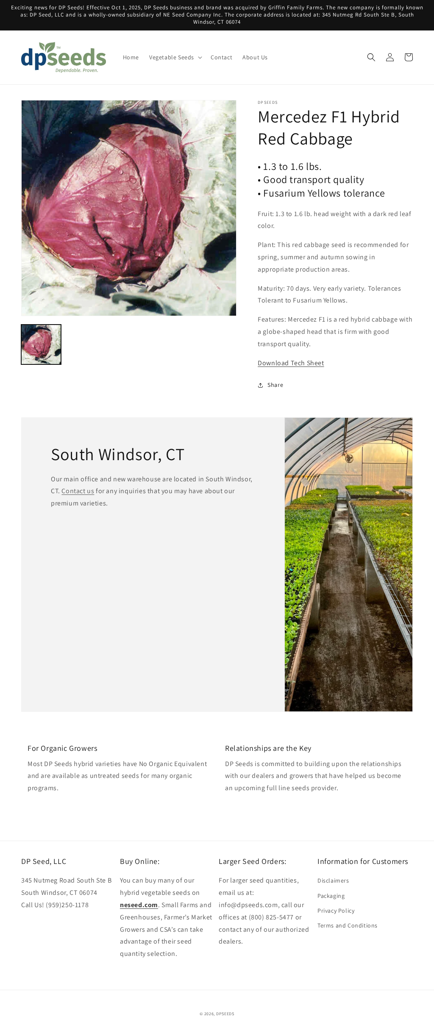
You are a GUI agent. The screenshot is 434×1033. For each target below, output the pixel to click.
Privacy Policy (335, 910)
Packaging (331, 896)
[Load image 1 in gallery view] (41, 344)
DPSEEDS (225, 1013)
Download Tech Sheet (291, 362)
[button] (175, 57)
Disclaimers (333, 880)
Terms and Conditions (347, 925)
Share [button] (275, 385)
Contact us (77, 490)
